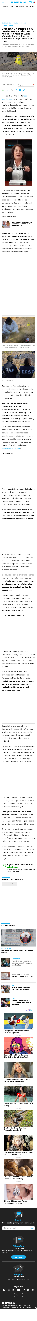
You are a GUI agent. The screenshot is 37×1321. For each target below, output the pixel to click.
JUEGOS (5, 6)
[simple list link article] (18, 938)
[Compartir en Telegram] (15, 90)
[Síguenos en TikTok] (24, 1290)
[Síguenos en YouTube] (18, 1290)
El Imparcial (6, 23)
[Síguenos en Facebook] (4, 1290)
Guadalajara (30, 6)
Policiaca (16, 23)
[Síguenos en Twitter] (9, 1290)
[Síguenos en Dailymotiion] (33, 1290)
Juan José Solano (8, 84)
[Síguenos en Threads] (28, 1290)
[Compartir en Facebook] (7, 90)
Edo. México (19, 6)
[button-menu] (2, 2)
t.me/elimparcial (18, 1276)
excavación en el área (11, 448)
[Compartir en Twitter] (11, 90)
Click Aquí (18, 1257)
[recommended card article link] (6, 224)
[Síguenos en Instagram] (14, 1290)
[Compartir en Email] (20, 90)
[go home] (18, 1303)
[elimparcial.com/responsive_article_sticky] (36, 1308)
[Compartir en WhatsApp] (3, 90)
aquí (17, 871)
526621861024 (18, 1248)
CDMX (12, 6)
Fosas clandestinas (9, 884)
